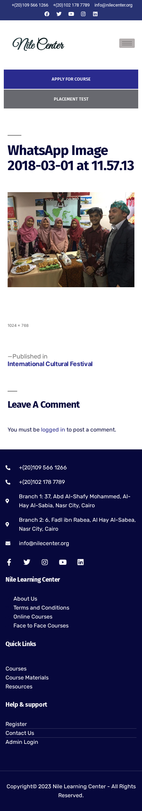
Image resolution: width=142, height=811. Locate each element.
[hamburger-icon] (127, 43)
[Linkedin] (95, 14)
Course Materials (27, 677)
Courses (16, 668)
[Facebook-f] (9, 562)
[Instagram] (83, 14)
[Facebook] (47, 14)
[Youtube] (71, 14)
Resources (19, 686)
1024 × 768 (18, 325)
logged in (53, 429)
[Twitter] (59, 14)
